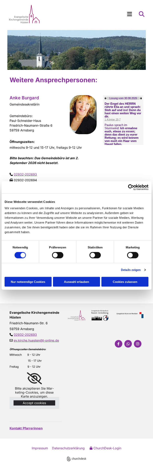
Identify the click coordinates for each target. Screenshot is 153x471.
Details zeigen (131, 270)
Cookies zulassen (125, 281)
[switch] (57, 255)
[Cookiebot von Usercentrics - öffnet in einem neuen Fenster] (131, 187)
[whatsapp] (128, 344)
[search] (141, 14)
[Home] (29, 14)
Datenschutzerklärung (68, 448)
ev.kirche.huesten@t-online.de (36, 340)
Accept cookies (34, 403)
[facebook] (119, 344)
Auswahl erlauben (76, 281)
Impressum (40, 448)
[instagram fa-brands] (138, 344)
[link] (34, 378)
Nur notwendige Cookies (28, 281)
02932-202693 (25, 174)
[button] (94, 14)
